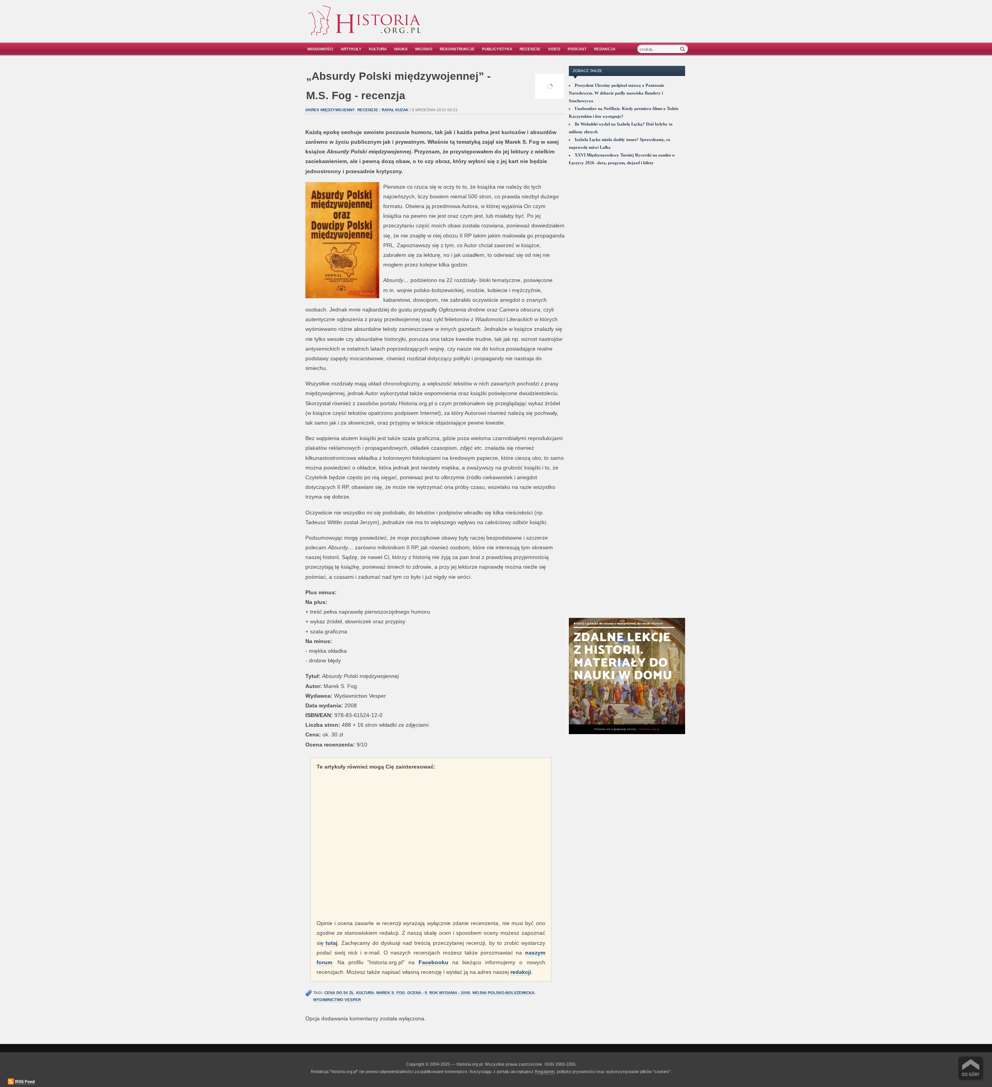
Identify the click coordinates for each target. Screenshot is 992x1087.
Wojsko (423, 49)
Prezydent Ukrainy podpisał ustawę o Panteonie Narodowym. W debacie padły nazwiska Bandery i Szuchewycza (616, 93)
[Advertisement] (599, 26)
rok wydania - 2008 (449, 993)
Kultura (378, 49)
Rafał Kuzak (395, 110)
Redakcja (604, 49)
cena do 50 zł (339, 993)
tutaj (332, 943)
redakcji (520, 972)
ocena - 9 (417, 993)
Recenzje (530, 49)
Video (554, 49)
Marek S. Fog (390, 993)
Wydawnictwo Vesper (337, 1000)
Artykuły (351, 49)
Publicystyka (497, 49)
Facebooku (433, 962)
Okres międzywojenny (330, 110)
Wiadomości (320, 49)
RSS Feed (25, 1081)
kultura (365, 993)
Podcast (577, 49)
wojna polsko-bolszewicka (503, 993)
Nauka (401, 49)
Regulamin (545, 1071)
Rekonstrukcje (457, 49)
